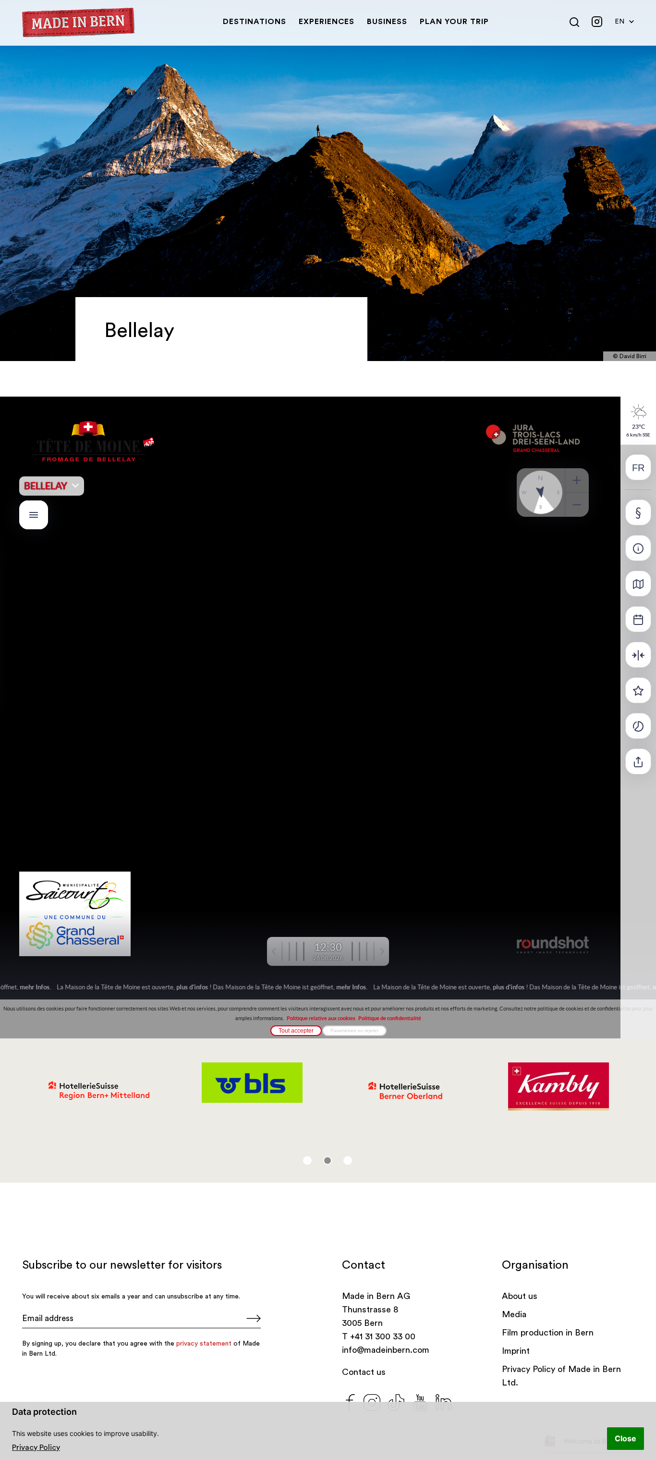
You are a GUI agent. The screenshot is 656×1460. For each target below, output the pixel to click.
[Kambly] (558, 1086)
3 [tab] (347, 1160)
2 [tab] (327, 1160)
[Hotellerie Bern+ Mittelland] (98, 1090)
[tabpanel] (98, 1090)
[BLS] (251, 1082)
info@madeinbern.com (385, 1350)
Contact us (364, 1372)
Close (625, 1438)
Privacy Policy (36, 1447)
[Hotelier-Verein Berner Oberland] (405, 1090)
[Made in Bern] (78, 22)
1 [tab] (307, 1160)
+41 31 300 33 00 (382, 1336)
